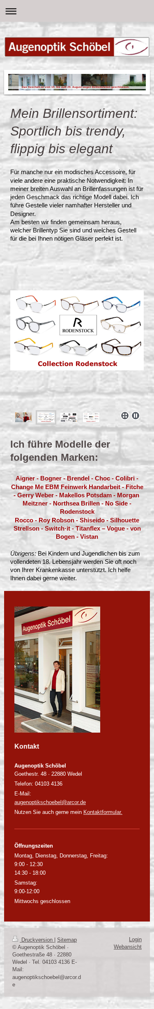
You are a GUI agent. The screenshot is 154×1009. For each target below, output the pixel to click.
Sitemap (67, 940)
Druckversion (37, 940)
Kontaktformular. (102, 812)
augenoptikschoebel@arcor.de (50, 802)
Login (135, 939)
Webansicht (128, 947)
